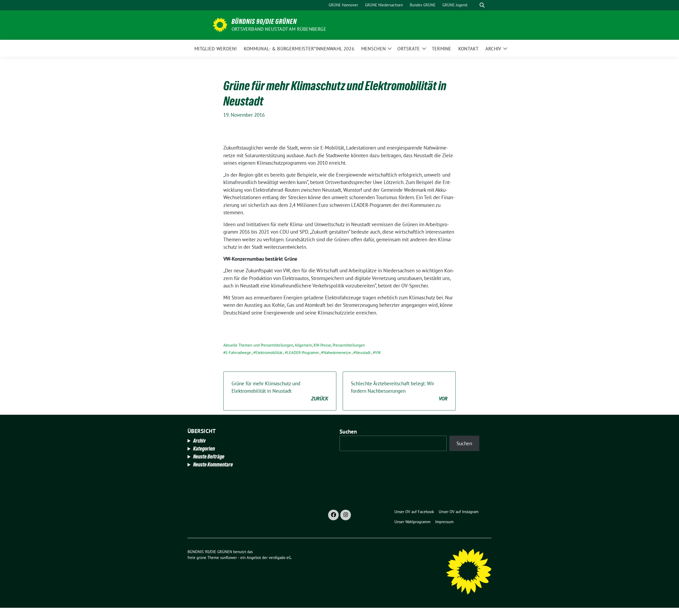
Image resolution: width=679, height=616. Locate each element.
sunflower (228, 557)
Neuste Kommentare (213, 464)
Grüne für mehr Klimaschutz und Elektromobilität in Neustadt (280, 391)
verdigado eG (280, 557)
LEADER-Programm (303, 352)
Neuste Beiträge (208, 456)
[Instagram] (345, 515)
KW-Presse (322, 345)
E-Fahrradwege (238, 352)
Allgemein (303, 345)
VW (378, 352)
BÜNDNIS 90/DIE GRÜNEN (264, 21)
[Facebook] (333, 515)
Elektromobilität (268, 352)
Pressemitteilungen (349, 345)
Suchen (348, 431)
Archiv (199, 441)
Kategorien (204, 448)
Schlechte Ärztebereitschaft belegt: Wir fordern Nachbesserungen (399, 391)
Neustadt (363, 352)
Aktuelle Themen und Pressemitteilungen (258, 345)
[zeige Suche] (482, 5)
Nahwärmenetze (337, 352)
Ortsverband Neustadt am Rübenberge (279, 29)
